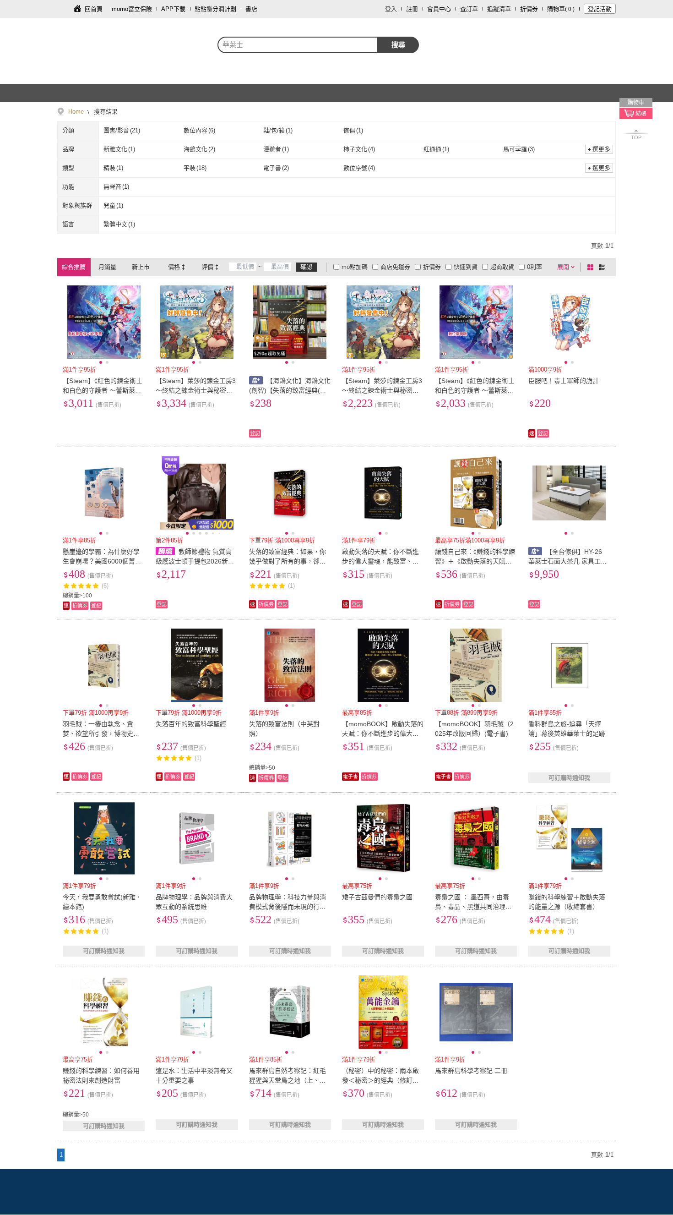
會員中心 (439, 8)
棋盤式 (592, 267)
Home (76, 111)
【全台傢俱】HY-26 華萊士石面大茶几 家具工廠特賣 (567, 561)
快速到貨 (466, 266)
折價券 (529, 8)
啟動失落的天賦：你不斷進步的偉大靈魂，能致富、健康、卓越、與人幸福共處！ (380, 561)
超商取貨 (502, 266)
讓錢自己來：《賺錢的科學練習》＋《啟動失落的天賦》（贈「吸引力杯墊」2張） (475, 561)
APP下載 (173, 8)
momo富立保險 (132, 8)
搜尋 (398, 45)
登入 (391, 8)
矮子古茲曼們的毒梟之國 (377, 897)
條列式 (603, 267)
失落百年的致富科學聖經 (191, 724)
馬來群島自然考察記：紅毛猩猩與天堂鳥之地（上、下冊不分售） (287, 1080)
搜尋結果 (105, 111)
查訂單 (469, 8)
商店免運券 (395, 266)
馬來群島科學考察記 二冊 (471, 1070)
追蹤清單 (499, 8)
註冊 (412, 8)
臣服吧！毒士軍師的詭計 (563, 380)
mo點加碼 (355, 266)
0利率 (534, 266)
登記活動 (600, 8)
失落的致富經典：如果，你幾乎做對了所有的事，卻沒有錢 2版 (287, 561)
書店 (251, 8)
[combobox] (298, 45)
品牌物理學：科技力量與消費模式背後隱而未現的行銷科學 (287, 906)
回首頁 (94, 8)
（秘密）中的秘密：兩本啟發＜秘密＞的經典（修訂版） (380, 1080)
